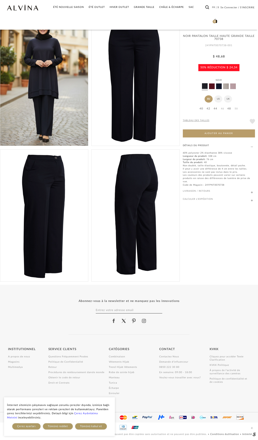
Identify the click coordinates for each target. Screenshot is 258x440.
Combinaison (117, 356)
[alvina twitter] (124, 321)
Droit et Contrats (59, 383)
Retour (52, 367)
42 (208, 108)
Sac (191, 7)
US (218, 99)
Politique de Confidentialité (65, 362)
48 (229, 108)
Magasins (14, 362)
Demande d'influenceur (173, 362)
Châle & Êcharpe (171, 7)
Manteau (114, 377)
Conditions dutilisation (225, 434)
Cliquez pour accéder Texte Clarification (226, 358)
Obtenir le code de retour (64, 377)
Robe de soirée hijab (121, 372)
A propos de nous (19, 356)
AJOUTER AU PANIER (219, 133)
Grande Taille (144, 7)
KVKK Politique (219, 365)
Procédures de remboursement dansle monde (76, 372)
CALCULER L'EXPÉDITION (198, 199)
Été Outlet (97, 7)
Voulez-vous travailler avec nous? (180, 377)
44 (215, 108)
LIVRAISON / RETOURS (196, 191)
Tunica (113, 383)
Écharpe (114, 388)
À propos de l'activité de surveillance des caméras (225, 372)
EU (208, 99)
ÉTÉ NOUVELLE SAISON (68, 7)
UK (228, 99)
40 (201, 108)
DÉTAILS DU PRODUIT (196, 145)
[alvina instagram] (144, 320)
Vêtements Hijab (119, 362)
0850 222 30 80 (169, 367)
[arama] (207, 7)
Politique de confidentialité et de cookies (228, 380)
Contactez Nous (169, 356)
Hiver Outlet (119, 7)
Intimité (247, 434)
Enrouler (114, 393)
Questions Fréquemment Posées (68, 356)
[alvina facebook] (113, 320)
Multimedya (15, 367)
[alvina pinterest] (133, 320)
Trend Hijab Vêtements (123, 367)
